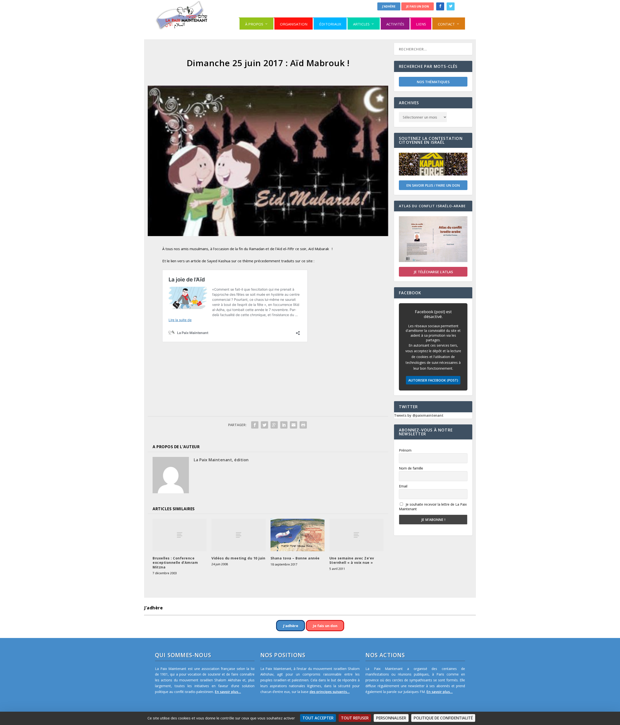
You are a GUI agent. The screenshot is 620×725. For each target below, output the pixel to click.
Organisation (293, 24)
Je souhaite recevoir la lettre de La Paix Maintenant (433, 506)
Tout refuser (355, 718)
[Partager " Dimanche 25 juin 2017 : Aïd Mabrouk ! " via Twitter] (264, 425)
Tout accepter (317, 718)
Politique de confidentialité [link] (443, 718)
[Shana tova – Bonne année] (298, 535)
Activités (395, 24)
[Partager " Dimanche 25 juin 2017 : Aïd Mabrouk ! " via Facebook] (255, 425)
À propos (254, 24)
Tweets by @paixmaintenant (418, 415)
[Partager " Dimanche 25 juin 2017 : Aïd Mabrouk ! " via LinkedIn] (284, 425)
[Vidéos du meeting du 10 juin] (238, 535)
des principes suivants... (330, 691)
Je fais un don (417, 6)
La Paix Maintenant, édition (221, 459)
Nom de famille (411, 468)
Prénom (405, 450)
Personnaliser (391, 718)
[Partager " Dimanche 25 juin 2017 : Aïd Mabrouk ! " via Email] (293, 425)
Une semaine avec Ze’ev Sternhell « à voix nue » (351, 560)
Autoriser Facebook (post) (433, 380)
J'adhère (388, 6)
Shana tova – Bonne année (295, 558)
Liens (421, 24)
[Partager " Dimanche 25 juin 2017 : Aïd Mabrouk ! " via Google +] (274, 425)
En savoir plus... (228, 691)
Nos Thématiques (433, 82)
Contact (446, 24)
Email (403, 486)
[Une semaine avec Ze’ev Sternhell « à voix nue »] (356, 535)
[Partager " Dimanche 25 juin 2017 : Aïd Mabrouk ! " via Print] (303, 425)
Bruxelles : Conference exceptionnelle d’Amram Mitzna (175, 562)
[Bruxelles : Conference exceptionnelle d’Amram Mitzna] (180, 535)
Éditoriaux (330, 24)
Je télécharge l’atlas (433, 272)
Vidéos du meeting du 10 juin (238, 558)
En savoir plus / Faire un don (433, 185)
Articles (361, 24)
